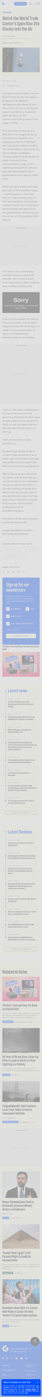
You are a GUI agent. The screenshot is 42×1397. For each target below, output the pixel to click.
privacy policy (30, 1389)
